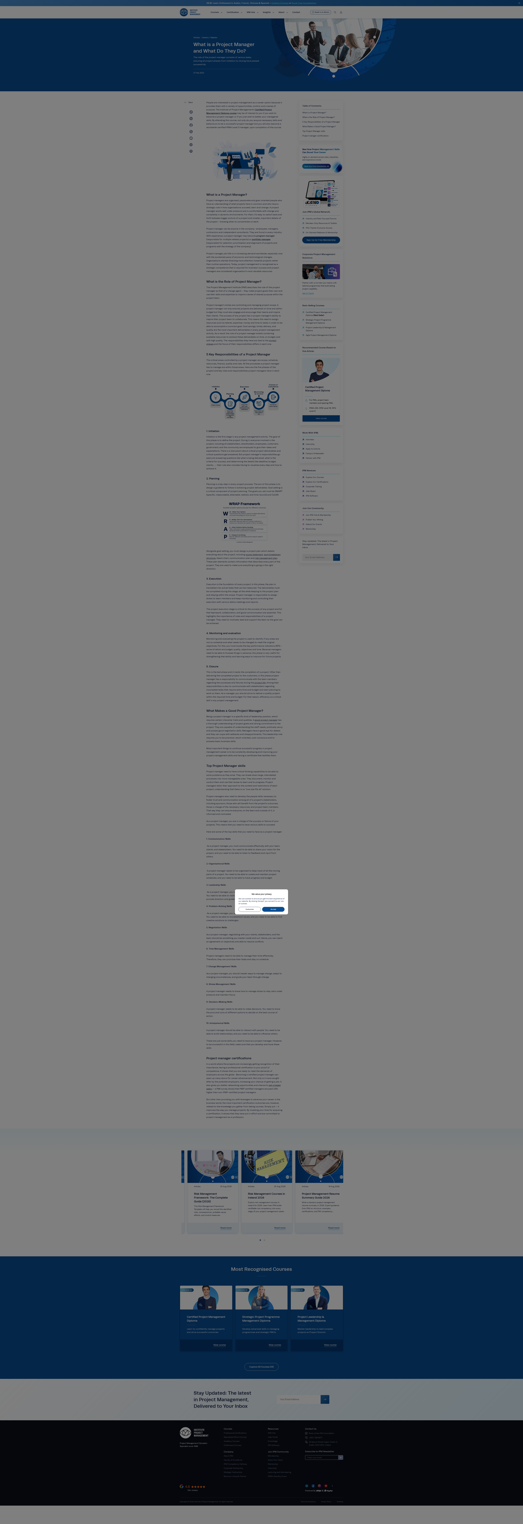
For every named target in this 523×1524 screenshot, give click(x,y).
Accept (273, 909)
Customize (250, 909)
